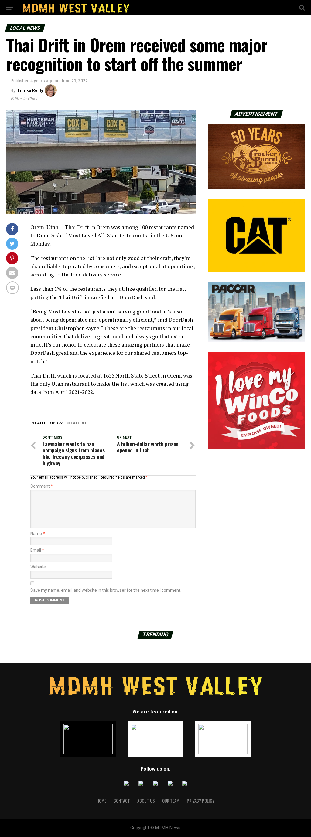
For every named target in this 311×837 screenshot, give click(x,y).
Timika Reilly (30, 90)
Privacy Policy (200, 801)
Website (38, 567)
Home (101, 801)
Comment (41, 486)
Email (37, 550)
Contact (122, 801)
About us (146, 801)
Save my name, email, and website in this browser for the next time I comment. (105, 590)
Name (37, 533)
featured (78, 423)
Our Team (170, 801)
